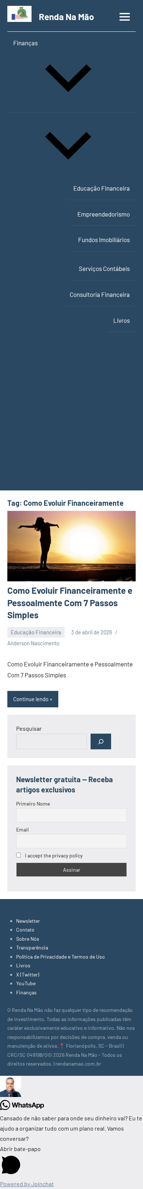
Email (22, 829)
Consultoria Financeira (100, 294)
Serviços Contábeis (104, 268)
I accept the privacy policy (53, 855)
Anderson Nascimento (33, 643)
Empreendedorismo (103, 214)
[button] (71, 1088)
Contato (25, 929)
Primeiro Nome (33, 803)
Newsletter (28, 921)
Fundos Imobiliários (104, 239)
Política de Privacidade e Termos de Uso (60, 956)
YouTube (26, 983)
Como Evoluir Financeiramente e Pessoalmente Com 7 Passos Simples (69, 602)
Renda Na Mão (66, 16)
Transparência (32, 947)
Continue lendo (30, 699)
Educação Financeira (101, 188)
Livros (121, 320)
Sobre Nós (27, 939)
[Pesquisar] (101, 741)
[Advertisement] (71, 415)
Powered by (27, 1183)
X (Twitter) (27, 974)
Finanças (25, 42)
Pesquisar (29, 728)
